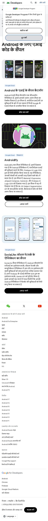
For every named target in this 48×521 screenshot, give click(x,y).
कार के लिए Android (8, 386)
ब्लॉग (3, 336)
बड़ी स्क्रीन (5, 376)
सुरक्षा (3, 325)
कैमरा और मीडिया (7, 359)
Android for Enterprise (9, 321)
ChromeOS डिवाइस (8, 383)
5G (3, 366)
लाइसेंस (10, 501)
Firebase (5, 486)
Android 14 (6, 410)
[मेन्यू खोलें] (3, 2)
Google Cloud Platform (10, 489)
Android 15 (5, 406)
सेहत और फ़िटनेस (7, 356)
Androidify (11, 160)
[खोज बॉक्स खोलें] (31, 2)
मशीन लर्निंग (5, 352)
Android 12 (5, 417)
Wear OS (5, 379)
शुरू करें (24, 38)
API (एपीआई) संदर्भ (7, 437)
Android (5, 318)
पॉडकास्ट (4, 339)
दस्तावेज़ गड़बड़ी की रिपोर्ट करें (10, 457)
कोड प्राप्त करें (24, 112)
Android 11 (5, 421)
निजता (3, 363)
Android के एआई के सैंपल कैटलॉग (23, 90)
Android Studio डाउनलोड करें (11, 441)
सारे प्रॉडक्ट (5, 493)
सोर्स (3, 328)
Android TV (6, 390)
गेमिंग (3, 349)
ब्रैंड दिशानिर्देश (20, 501)
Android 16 (6, 403)
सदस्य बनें (30, 510)
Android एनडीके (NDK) (9, 444)
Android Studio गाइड (9, 430)
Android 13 (5, 414)
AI (3, 10)
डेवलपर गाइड (5, 434)
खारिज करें (24, 31)
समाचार (4, 332)
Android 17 (5, 399)
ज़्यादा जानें (24, 204)
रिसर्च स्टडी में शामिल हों (8, 464)
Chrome (4, 482)
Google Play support (9, 461)
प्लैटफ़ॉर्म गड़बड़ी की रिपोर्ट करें (10, 454)
